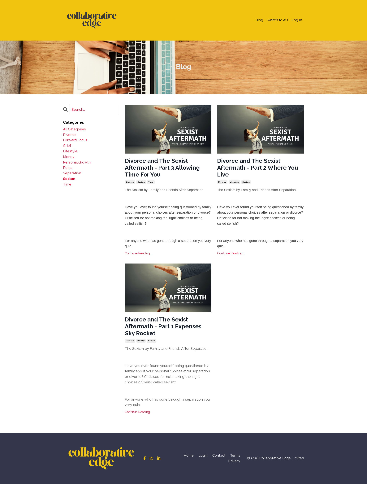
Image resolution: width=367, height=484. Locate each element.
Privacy (234, 461)
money (141, 341)
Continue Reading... (138, 253)
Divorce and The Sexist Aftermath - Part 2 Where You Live (257, 167)
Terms (235, 455)
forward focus (75, 140)
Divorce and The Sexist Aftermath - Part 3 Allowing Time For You (162, 167)
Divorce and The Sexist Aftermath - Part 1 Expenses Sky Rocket (163, 326)
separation (72, 173)
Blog (259, 20)
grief (67, 146)
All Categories (74, 129)
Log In (297, 20)
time (150, 182)
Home (189, 455)
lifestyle (234, 182)
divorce (130, 182)
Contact (218, 455)
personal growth (77, 162)
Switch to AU (277, 20)
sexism (141, 182)
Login (203, 455)
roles (67, 168)
